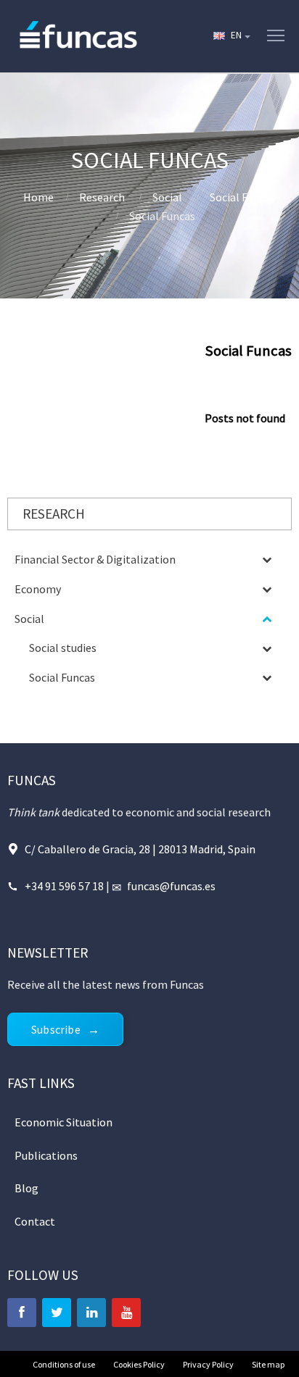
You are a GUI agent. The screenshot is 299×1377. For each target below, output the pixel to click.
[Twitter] (56, 1312)
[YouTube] (126, 1312)
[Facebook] (21, 1312)
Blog (26, 1188)
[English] (231, 36)
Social (167, 197)
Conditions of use (64, 1364)
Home (38, 197)
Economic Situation (63, 1122)
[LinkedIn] (91, 1312)
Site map (268, 1364)
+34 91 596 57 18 (65, 886)
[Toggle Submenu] (266, 559)
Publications (46, 1155)
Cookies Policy (139, 1364)
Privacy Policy (208, 1364)
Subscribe (56, 1029)
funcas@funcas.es (171, 886)
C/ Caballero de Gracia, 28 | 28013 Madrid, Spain (140, 849)
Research (102, 197)
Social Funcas (243, 197)
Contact (35, 1221)
